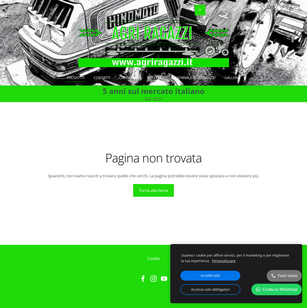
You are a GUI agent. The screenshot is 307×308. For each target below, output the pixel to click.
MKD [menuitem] (280, 10)
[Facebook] (143, 278)
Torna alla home (153, 190)
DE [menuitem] (234, 10)
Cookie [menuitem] (154, 258)
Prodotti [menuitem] (75, 77)
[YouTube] (164, 278)
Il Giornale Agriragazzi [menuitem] (193, 77)
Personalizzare (224, 261)
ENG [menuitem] (223, 10)
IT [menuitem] (200, 10)
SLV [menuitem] (257, 10)
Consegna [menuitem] (128, 77)
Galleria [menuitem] (232, 77)
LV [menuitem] (211, 10)
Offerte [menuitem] (154, 77)
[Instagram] (153, 278)
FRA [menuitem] (246, 10)
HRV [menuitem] (269, 10)
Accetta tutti (210, 275)
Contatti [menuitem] (102, 77)
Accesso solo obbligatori (210, 289)
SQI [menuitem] (292, 10)
